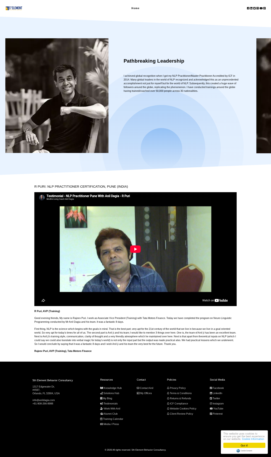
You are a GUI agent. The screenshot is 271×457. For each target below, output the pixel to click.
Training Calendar (113, 419)
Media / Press (111, 424)
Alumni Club (111, 413)
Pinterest (218, 413)
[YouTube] (261, 8)
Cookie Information (253, 439)
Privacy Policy (178, 388)
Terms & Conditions (181, 393)
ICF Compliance (179, 403)
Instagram (218, 403)
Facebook (218, 388)
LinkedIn (217, 393)
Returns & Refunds (180, 398)
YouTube (218, 408)
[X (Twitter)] (254, 8)
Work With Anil (112, 408)
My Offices (146, 393)
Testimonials (111, 403)
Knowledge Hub (113, 388)
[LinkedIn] (251, 8)
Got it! (244, 445)
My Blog (107, 398)
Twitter (216, 398)
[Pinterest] (264, 8)
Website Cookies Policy (183, 408)
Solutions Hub (111, 393)
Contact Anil (146, 388)
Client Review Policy (181, 413)
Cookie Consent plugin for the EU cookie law (244, 450)
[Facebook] (248, 8)
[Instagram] (258, 8)
